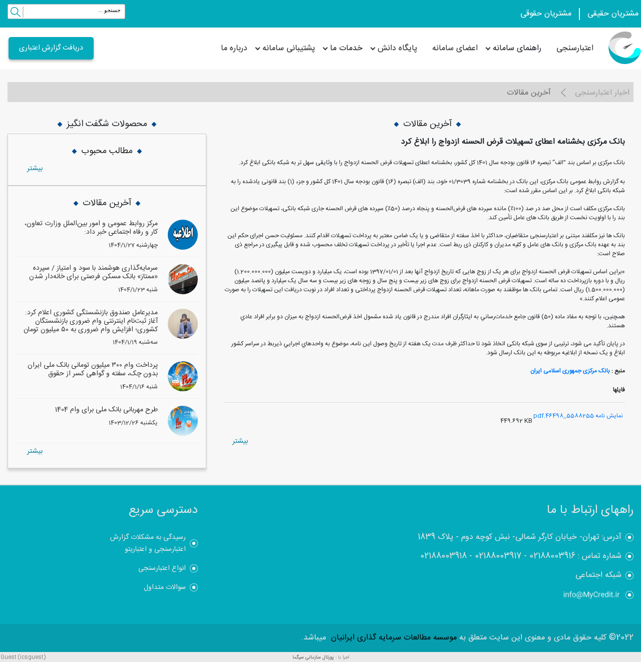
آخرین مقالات (529, 93)
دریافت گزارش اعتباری (51, 48)
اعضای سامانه (455, 48)
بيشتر (240, 441)
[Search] (16, 14)
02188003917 (498, 556)
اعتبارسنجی (574, 48)
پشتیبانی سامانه (288, 48)
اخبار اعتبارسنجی (602, 93)
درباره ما (234, 48)
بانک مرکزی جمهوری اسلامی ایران (570, 371)
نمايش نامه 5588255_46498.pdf (578, 415)
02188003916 (552, 556)
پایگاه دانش (397, 48)
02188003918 (443, 556)
